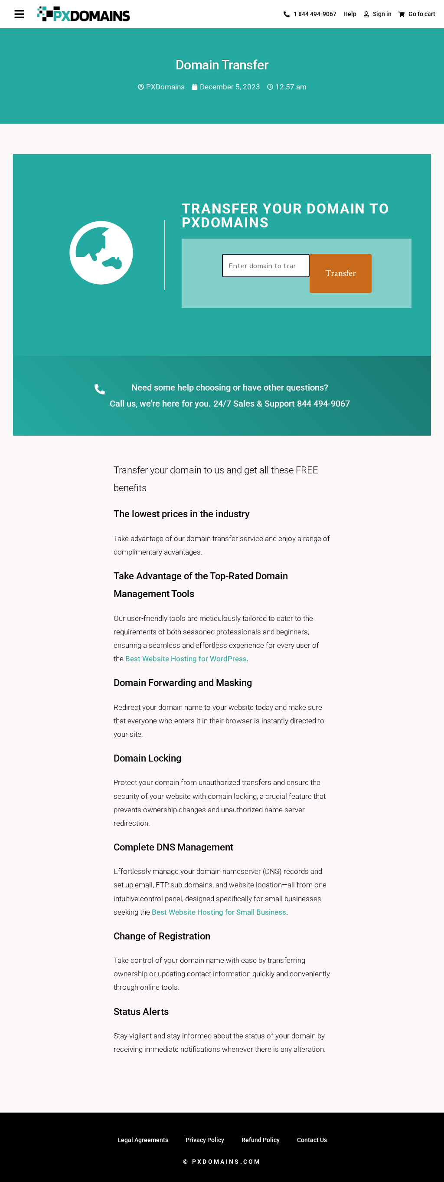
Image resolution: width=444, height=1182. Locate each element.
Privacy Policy (205, 1139)
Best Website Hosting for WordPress (186, 658)
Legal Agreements (143, 1139)
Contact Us (312, 1139)
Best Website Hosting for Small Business (219, 912)
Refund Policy (261, 1139)
